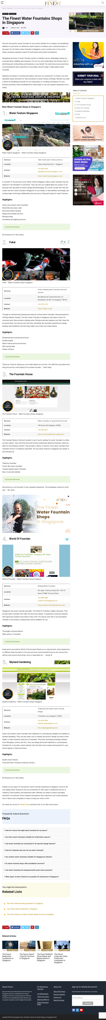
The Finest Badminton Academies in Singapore (7, 957)
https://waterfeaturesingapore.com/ (50, 176)
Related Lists (81, 118)
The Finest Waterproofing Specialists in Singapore (25, 903)
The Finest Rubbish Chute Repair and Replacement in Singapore (44, 957)
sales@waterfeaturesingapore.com (50, 172)
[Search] (102, 2)
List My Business (42, 994)
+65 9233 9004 (43, 720)
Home (4, 8)
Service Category (59, 994)
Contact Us (57, 997)
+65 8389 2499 (43, 169)
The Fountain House (83, 105)
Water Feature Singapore (85, 98)
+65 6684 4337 (43, 430)
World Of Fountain (82, 108)
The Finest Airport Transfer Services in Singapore (27, 956)
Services (10, 8)
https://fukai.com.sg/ (45, 309)
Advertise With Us (43, 999)
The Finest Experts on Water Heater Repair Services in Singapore (30, 914)
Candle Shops (25, 804)
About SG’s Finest (59, 991)
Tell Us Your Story (43, 997)
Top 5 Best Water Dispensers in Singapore (22, 909)
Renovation (13, 13)
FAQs (78, 114)
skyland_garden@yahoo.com (48, 723)
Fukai (78, 102)
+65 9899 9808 (43, 598)
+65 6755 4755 (43, 304)
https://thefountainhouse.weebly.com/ (51, 434)
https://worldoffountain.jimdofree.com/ (51, 605)
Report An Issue (59, 1000)
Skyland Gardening (82, 111)
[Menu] (2, 2)
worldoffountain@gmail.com (48, 601)
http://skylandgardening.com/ (48, 728)
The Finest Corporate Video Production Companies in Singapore (60, 958)
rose (6, 27)
